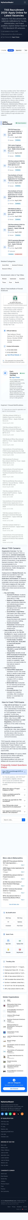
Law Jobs (3, 1134)
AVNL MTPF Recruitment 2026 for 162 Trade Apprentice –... (13, 862)
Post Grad (19, 925)
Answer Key (4, 1178)
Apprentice (18, 50)
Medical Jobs (4, 1162)
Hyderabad (13, 278)
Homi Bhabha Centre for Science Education (16, 1045)
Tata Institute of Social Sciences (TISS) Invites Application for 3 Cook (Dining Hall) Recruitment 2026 (16, 194)
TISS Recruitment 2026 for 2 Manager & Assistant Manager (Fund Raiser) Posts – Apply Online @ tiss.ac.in (13, 430)
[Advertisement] (14, 70)
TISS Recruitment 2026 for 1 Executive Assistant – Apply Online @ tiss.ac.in (13, 526)
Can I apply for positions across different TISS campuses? (12, 811)
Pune (10, 282)
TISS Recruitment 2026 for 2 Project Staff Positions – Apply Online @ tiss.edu (12, 493)
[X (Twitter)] (18, 1113)
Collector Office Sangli (13, 1015)
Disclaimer (19, 1206)
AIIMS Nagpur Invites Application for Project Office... (13, 869)
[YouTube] (14, 1113)
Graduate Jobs (4, 1136)
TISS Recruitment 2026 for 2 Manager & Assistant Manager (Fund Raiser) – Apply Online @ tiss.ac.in (12, 515)
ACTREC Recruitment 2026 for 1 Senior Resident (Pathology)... (12, 883)
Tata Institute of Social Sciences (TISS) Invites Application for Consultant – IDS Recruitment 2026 (16, 177)
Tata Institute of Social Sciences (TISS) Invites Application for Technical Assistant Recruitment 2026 (13, 471)
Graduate (8, 925)
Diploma (20, 922)
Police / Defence (5, 1150)
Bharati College (11, 1040)
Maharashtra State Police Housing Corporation (14, 1005)
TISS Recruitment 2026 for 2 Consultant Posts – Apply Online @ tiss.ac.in (16, 163)
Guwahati (22, 278)
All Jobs (11, 50)
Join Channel (14, 1088)
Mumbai (4, 278)
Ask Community (5, 1191)
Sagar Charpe (16, 377)
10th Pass (8, 918)
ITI (8, 922)
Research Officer (7, 268)
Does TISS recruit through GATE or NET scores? (13, 771)
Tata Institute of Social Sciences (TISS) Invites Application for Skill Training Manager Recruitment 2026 (14, 451)
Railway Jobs (4, 1147)
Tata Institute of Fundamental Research (15, 1050)
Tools (2, 1186)
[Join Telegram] (6, 1113)
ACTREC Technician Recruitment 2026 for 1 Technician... (12, 890)
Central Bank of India (13, 1032)
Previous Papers (5, 1183)
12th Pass (19, 918)
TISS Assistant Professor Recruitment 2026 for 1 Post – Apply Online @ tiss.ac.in (14, 461)
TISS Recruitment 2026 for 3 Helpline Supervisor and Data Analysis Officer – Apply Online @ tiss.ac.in (13, 418)
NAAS (8, 1000)
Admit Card (4, 1173)
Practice (3, 1188)
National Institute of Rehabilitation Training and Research (14, 1026)
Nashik (17, 282)
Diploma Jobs (4, 1129)
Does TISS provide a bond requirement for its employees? (12, 806)
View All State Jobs (14, 904)
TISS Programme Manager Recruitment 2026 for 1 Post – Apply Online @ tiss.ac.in (16, 243)
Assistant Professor (17, 265)
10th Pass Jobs (5, 1121)
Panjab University (12, 1061)
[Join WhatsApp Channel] (10, 1113)
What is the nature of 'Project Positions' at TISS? (11, 789)
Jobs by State (4, 1152)
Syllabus (3, 1181)
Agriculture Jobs (5, 1155)
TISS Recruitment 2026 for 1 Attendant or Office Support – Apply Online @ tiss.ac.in (16, 227)
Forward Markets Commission (15, 1070)
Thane (4, 282)
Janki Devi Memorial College (15, 1036)
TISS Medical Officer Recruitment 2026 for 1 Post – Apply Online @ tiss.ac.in (15, 211)
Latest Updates (5, 1157)
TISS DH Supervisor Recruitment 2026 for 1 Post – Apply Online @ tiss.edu (15, 132)
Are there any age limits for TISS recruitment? (12, 800)
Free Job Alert (4, 1165)
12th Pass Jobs (5, 1124)
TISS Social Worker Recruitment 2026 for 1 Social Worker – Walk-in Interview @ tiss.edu (13, 482)
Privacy (13, 1206)
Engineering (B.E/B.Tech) (7, 1131)
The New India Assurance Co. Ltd (15, 1056)
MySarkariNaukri (7, 2)
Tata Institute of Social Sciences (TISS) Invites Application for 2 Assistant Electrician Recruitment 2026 (13, 503)
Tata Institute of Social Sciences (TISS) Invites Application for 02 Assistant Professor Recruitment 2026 (13, 537)
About (9, 1206)
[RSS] (22, 1113)
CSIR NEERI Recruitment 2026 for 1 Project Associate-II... (13, 876)
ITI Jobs (3, 1126)
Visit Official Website (13, 355)
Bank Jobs (3, 1145)
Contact (25, 1206)
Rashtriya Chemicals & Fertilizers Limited (16, 1020)
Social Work (5, 265)
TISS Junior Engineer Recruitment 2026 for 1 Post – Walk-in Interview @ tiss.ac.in (16, 148)
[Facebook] (2, 1113)
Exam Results (4, 1176)
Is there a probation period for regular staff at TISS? (11, 794)
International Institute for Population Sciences (14, 1066)
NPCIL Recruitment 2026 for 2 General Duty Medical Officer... (12, 896)
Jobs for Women (5, 1160)
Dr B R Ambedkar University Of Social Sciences (15, 1010)
